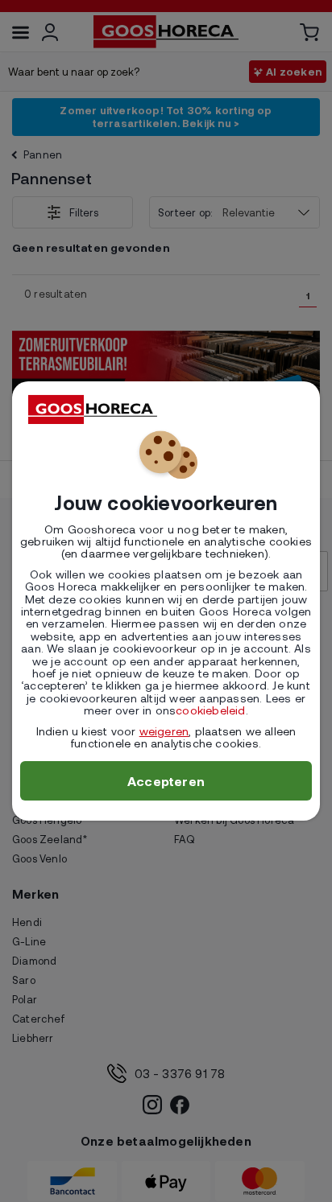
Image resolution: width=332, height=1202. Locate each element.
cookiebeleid (210, 710)
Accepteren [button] (166, 780)
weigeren (164, 731)
